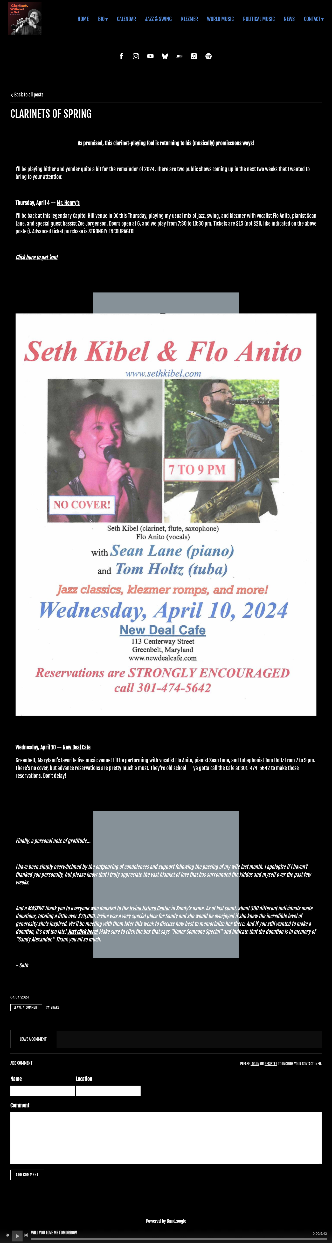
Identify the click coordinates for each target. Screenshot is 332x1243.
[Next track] (26, 1235)
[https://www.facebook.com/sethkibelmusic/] (121, 56)
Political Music (259, 19)
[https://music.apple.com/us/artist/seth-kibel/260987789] (194, 56)
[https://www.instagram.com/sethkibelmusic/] (136, 56)
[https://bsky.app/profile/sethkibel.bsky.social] (165, 56)
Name (16, 1079)
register (271, 1064)
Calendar (126, 19)
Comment (19, 1105)
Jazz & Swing (158, 19)
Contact (312, 19)
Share (55, 1007)
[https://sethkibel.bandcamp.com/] (179, 56)
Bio (101, 19)
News (289, 19)
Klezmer (189, 19)
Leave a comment (26, 1007)
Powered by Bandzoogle (166, 1221)
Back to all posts (28, 94)
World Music (220, 19)
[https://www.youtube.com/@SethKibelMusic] (150, 56)
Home (83, 19)
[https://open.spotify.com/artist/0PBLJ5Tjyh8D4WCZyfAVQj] (208, 56)
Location (84, 1079)
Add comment (27, 1174)
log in (255, 1064)
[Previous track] (7, 1235)
